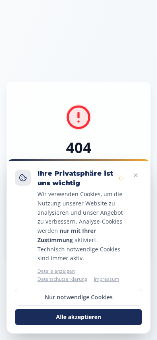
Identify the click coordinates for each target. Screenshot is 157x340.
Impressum (106, 279)
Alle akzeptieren (78, 317)
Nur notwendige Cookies (79, 297)
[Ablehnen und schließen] (135, 175)
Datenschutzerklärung (62, 279)
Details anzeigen (56, 271)
